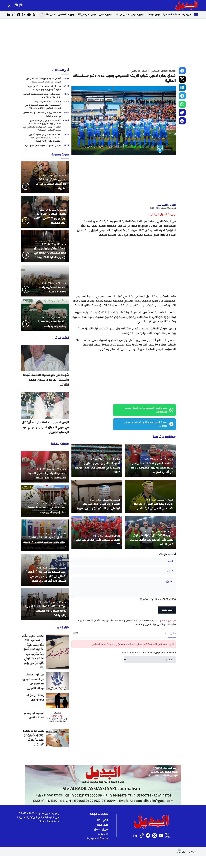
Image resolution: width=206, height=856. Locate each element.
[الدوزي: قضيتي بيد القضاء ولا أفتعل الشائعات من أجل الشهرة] (45, 177)
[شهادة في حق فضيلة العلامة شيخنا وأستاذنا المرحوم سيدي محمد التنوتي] (45, 367)
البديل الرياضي (122, 14)
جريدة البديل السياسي (163, 71)
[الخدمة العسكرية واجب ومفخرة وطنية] (45, 280)
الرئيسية (186, 14)
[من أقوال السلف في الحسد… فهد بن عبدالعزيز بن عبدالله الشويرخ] (45, 681)
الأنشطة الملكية (171, 14)
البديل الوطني (153, 14)
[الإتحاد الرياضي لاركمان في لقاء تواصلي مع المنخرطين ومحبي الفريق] (96, 496)
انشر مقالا (102, 820)
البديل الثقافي (49, 14)
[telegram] (182, 95)
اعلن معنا (102, 825)
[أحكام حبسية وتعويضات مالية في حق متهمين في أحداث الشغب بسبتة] (45, 80)
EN (16, 5)
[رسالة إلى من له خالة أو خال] (45, 700)
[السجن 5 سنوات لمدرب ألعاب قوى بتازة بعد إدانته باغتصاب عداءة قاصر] (45, 147)
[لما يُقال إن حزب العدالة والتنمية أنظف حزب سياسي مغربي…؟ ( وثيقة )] (45, 535)
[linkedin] (182, 87)
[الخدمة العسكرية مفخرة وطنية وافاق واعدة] (45, 315)
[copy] (182, 112)
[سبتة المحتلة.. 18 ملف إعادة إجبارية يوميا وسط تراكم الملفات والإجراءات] (45, 604)
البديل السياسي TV (87, 14)
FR (21, 5)
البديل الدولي (137, 14)
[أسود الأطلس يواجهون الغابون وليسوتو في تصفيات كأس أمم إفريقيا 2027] (96, 460)
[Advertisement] (103, 43)
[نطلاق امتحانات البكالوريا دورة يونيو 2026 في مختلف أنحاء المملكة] (45, 212)
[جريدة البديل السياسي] (186, 5)
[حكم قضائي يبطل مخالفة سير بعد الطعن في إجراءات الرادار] (45, 114)
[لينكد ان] (8, 15)
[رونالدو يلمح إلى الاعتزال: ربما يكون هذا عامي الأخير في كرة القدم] (150, 496)
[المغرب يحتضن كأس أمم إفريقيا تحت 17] (96, 532)
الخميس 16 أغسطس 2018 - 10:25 (163, 208)
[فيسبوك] (19, 15)
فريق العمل (101, 829)
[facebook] (182, 70)
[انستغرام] (24, 15)
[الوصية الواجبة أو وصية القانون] (45, 718)
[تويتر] (34, 15)
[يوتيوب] (29, 15)
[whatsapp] (182, 104)
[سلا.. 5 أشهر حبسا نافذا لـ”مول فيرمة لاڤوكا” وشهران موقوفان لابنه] (45, 88)
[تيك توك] (13, 15)
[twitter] (182, 79)
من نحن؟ (103, 834)
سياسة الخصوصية (97, 838)
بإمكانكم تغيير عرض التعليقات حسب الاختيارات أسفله (149, 652)
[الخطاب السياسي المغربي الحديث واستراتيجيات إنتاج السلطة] (45, 467)
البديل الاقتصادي (66, 14)
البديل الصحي (105, 14)
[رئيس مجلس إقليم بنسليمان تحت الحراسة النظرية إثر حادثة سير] (45, 95)
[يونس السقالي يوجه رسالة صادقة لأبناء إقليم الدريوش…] (45, 501)
